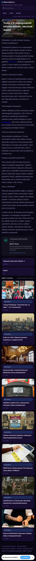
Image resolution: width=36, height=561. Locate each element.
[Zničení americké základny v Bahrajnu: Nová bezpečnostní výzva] (18, 427)
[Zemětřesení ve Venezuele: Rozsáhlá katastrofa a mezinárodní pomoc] (18, 492)
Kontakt (18, 13)
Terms (30, 551)
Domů (5, 13)
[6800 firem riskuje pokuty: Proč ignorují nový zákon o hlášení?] (18, 460)
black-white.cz (9, 2)
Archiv (11, 13)
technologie (6, 122)
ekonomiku (12, 62)
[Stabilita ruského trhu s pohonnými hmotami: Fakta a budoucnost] (18, 394)
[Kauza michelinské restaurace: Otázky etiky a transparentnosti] (18, 525)
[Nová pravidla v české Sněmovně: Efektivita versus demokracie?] (18, 362)
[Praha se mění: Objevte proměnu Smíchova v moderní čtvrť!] (18, 329)
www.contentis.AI (16, 551)
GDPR (25, 551)
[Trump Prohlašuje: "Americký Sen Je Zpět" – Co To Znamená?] (18, 296)
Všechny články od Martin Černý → (18, 253)
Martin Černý (14, 244)
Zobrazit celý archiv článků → (25, 278)
